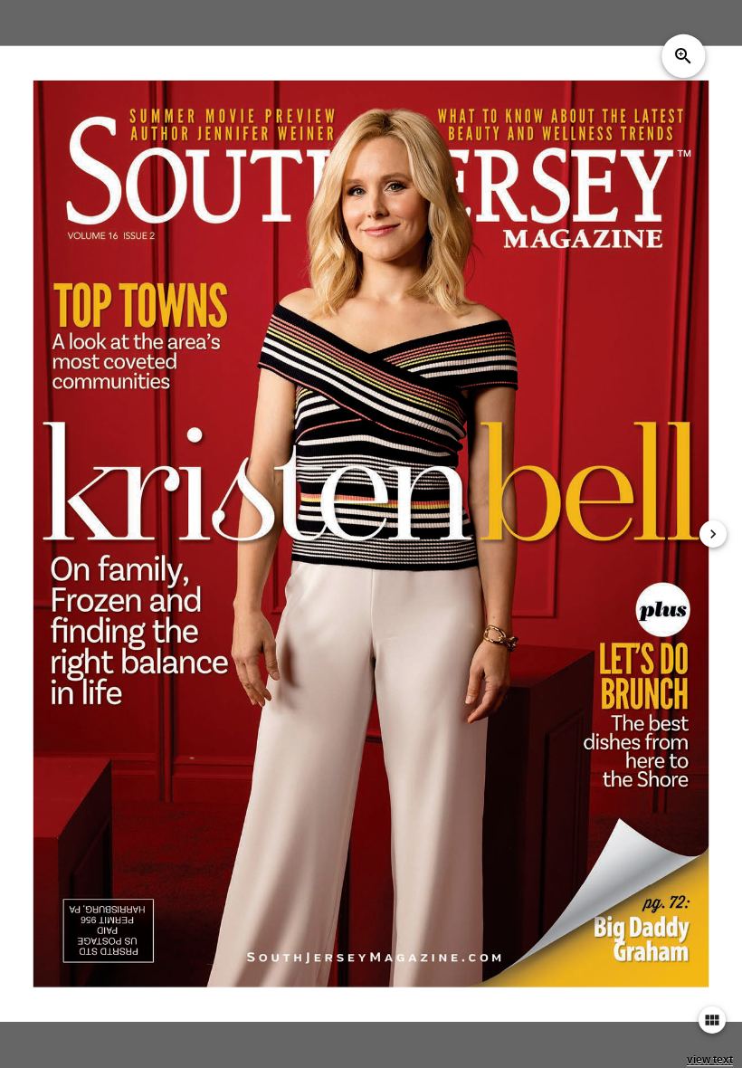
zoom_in (683, 56)
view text (710, 1060)
